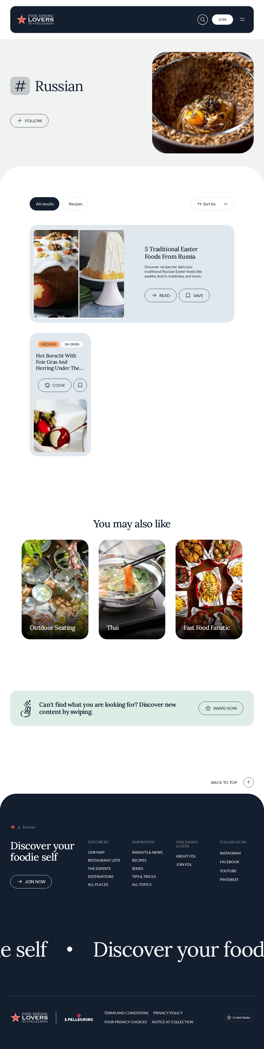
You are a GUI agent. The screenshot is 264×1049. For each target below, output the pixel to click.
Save (198, 295)
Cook (59, 385)
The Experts (99, 868)
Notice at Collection (172, 1022)
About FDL (186, 856)
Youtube (228, 871)
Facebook (230, 862)
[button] (202, 19)
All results (45, 203)
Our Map (96, 852)
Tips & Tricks (144, 876)
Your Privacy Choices (125, 1022)
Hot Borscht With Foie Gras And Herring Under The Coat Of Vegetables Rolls (57, 362)
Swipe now (225, 708)
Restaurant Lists (104, 860)
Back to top (224, 782)
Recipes (75, 203)
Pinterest (229, 879)
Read (164, 295)
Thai (113, 628)
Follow (33, 120)
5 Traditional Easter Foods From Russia (171, 252)
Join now (35, 882)
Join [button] (222, 19)
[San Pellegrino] (78, 1019)
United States (241, 1017)
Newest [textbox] (204, 203)
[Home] (35, 17)
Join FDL (184, 864)
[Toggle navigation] (242, 19)
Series (137, 868)
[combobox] (212, 204)
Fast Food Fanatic (207, 628)
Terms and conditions (126, 1013)
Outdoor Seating (52, 628)
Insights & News (147, 852)
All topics (141, 884)
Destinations (100, 876)
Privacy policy (168, 1013)
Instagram (230, 853)
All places (98, 884)
